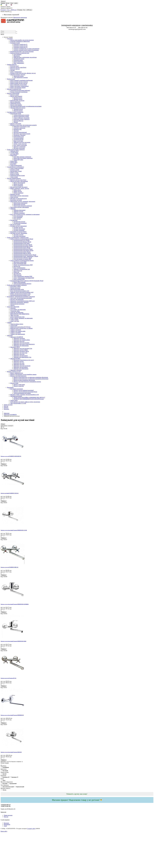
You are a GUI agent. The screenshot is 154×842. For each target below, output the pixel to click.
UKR (3, 5)
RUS (8, 5)
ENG (13, 5)
